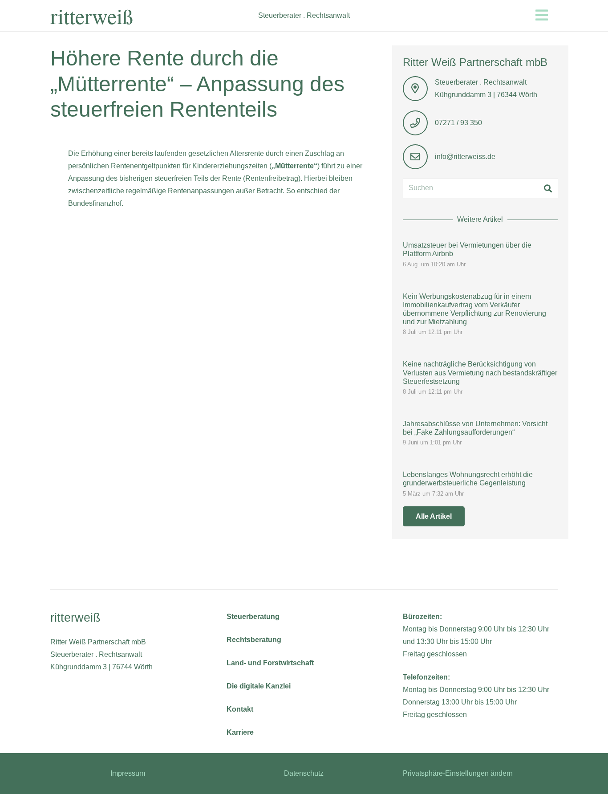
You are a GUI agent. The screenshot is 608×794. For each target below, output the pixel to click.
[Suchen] (548, 188)
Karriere (240, 732)
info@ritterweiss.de (465, 156)
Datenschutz (304, 773)
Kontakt (240, 709)
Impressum (127, 773)
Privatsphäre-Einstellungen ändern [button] (458, 773)
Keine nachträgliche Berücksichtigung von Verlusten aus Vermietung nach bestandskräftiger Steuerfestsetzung (480, 372)
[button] (560, 15)
